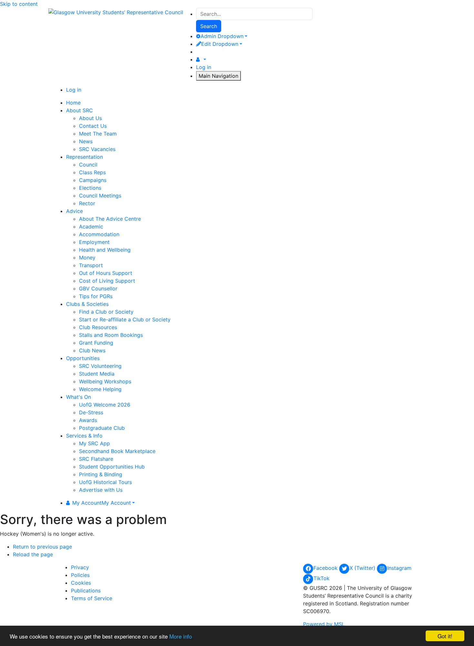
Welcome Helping (100, 389)
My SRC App (94, 443)
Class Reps (92, 172)
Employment (94, 242)
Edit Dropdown (219, 44)
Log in (203, 67)
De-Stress (91, 412)
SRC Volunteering (100, 366)
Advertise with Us (101, 490)
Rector (87, 203)
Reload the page (33, 554)
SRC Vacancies (97, 149)
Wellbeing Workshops (105, 381)
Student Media (96, 373)
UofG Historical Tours (105, 482)
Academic (91, 226)
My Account (101, 503)
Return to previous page (42, 546)
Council (88, 164)
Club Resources (98, 327)
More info (180, 636)
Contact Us (93, 126)
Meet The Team (98, 133)
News (86, 141)
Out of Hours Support (105, 273)
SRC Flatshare (96, 459)
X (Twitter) (363, 568)
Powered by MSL (324, 624)
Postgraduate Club (102, 428)
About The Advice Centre (110, 219)
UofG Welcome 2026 (104, 404)
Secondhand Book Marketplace (117, 451)
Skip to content (19, 4)
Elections (90, 188)
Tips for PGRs (96, 296)
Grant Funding (96, 342)
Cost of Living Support (107, 281)
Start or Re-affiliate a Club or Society (125, 319)
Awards (88, 420)
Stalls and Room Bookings (111, 335)
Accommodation (99, 234)
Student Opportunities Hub (112, 466)
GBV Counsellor (98, 288)
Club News (92, 350)
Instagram (399, 568)
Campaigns (92, 180)
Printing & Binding (100, 474)
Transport (91, 265)
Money (87, 257)
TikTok (321, 578)
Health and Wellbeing (105, 250)
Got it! (445, 636)
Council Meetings (100, 195)
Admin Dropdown (222, 36)
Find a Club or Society (106, 311)
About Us (90, 118)
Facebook (326, 568)
